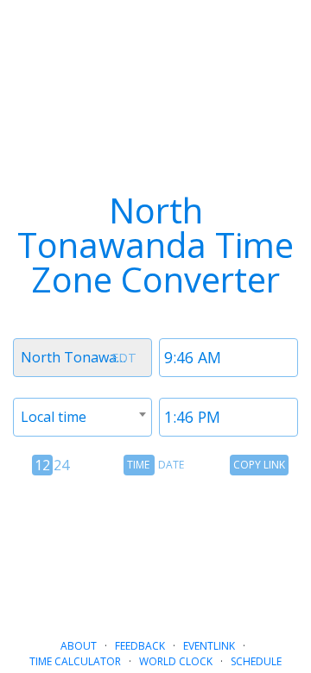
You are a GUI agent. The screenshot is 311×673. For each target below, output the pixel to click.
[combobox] (82, 357)
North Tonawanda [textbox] (81, 357)
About (78, 645)
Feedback (140, 645)
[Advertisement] (155, 549)
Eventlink (209, 645)
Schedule (256, 661)
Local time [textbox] (53, 416)
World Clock (176, 661)
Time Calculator (75, 661)
